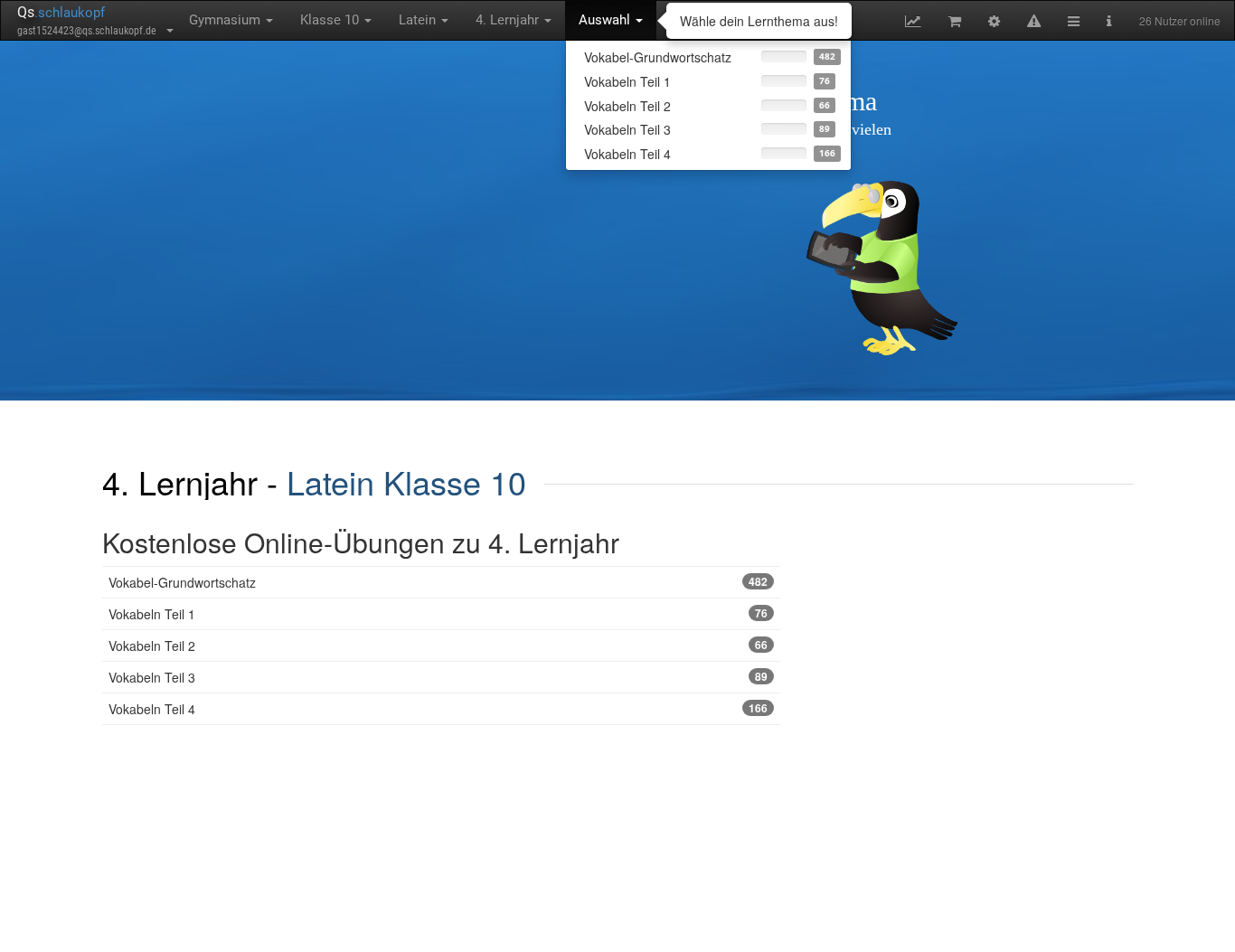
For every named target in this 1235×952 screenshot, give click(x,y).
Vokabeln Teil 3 (438, 677)
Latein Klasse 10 (406, 481)
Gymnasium (226, 20)
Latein (419, 20)
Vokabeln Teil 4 (438, 709)
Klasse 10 (331, 20)
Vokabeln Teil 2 (438, 645)
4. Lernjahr (509, 20)
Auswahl (606, 20)
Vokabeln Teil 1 (438, 614)
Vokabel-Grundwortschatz (438, 582)
